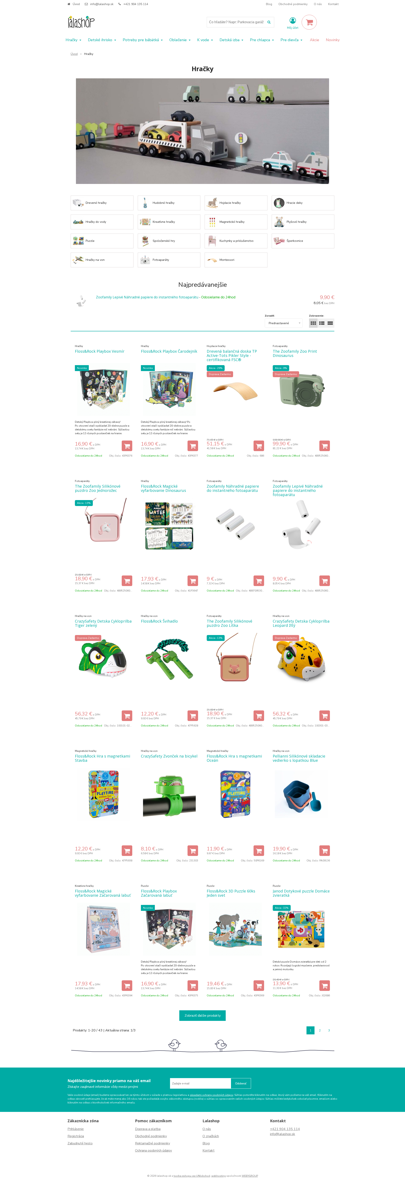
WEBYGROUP (250, 1176)
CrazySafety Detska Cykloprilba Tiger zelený (103, 623)
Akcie (314, 39)
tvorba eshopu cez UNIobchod (192, 1176)
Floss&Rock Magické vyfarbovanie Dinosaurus (163, 488)
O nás (318, 4)
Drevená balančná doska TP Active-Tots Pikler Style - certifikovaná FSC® (232, 355)
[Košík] (309, 22)
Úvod (76, 4)
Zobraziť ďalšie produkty (203, 1015)
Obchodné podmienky (293, 4)
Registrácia (76, 1136)
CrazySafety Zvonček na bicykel (169, 756)
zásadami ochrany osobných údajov (211, 1095)
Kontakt (333, 4)
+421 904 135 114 (135, 4)
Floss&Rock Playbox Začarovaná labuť (159, 893)
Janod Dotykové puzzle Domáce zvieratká (301, 893)
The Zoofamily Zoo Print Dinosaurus (295, 353)
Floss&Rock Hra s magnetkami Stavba (102, 758)
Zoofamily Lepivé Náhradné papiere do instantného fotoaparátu (147, 297)
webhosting (218, 1176)
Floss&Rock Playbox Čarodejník (169, 351)
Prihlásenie (76, 1129)
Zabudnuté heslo (80, 1143)
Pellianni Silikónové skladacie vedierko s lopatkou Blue (299, 758)
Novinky (333, 39)
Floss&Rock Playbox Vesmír (99, 351)
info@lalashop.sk (101, 4)
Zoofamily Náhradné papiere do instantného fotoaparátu (233, 488)
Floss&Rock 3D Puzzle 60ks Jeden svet (231, 893)
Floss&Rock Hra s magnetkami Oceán (234, 758)
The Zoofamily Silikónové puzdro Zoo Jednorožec (97, 488)
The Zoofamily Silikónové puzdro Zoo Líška (229, 623)
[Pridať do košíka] (127, 446)
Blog (269, 4)
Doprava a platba (148, 1129)
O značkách (210, 1136)
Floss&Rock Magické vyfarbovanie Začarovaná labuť (103, 893)
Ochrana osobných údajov (153, 1150)
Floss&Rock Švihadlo (159, 621)
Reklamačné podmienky (152, 1143)
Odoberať (241, 1083)
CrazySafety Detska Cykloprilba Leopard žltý (301, 623)
